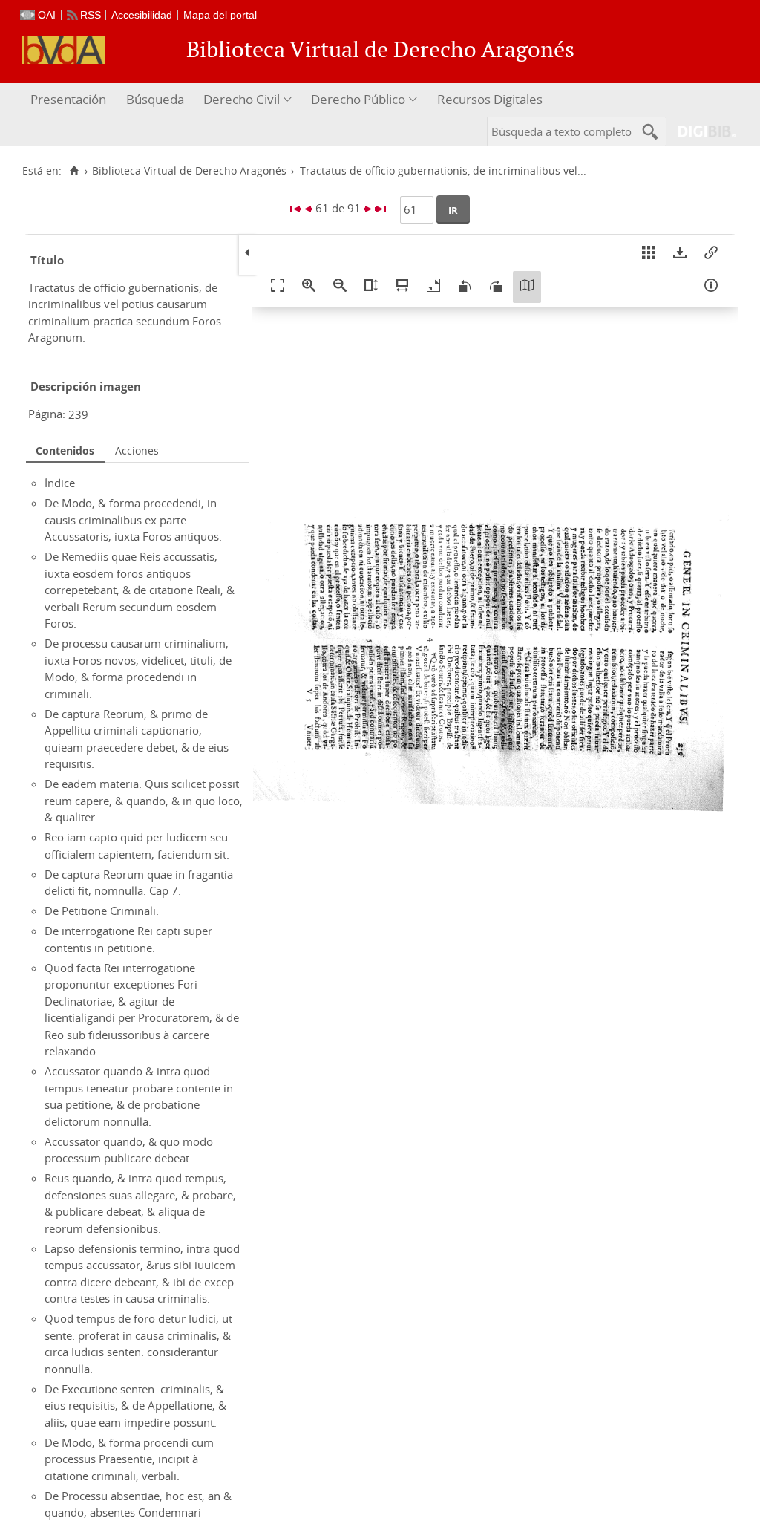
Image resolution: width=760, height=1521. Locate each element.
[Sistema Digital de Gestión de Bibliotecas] (701, 131)
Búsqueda (155, 99)
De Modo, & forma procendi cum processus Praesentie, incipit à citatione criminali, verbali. (129, 1459)
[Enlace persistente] (711, 254)
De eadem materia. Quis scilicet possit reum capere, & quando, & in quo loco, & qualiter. (144, 800)
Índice (60, 482)
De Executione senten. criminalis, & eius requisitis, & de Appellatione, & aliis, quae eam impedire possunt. (135, 1405)
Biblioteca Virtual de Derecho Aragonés (189, 170)
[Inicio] (74, 171)
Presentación (68, 99)
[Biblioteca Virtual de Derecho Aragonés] (63, 50)
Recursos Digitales (490, 99)
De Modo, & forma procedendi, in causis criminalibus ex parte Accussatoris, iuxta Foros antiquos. (133, 519)
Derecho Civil (241, 99)
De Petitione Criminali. (102, 910)
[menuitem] (70, 100)
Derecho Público (358, 99)
